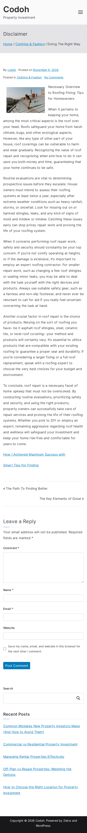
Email (8, 608)
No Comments (54, 77)
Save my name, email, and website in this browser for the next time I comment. (44, 649)
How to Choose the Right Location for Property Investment (40, 790)
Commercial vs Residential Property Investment (40, 744)
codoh (11, 70)
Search (8, 688)
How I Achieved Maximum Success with (34, 454)
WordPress (43, 825)
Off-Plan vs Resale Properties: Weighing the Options (37, 772)
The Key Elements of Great (60, 499)
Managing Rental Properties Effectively (33, 757)
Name (8, 590)
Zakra (67, 820)
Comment (11, 548)
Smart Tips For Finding (21, 465)
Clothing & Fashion (29, 77)
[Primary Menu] (80, 12)
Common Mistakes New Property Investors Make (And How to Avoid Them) (41, 729)
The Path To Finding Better (27, 488)
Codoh (16, 9)
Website (9, 628)
